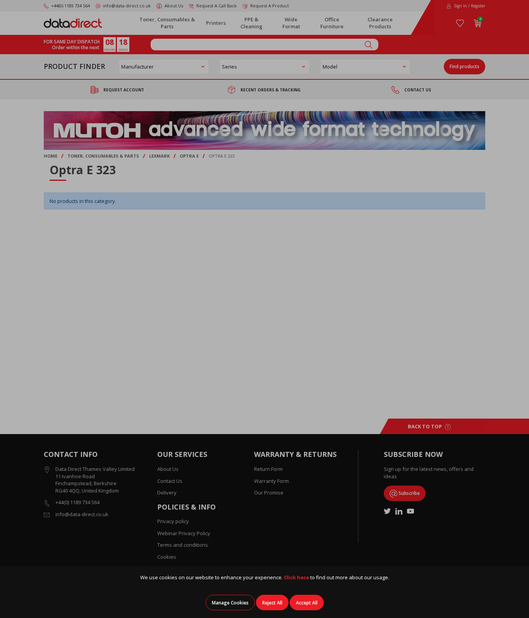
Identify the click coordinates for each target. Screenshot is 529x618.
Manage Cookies (230, 602)
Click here (296, 577)
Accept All (307, 602)
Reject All (272, 602)
